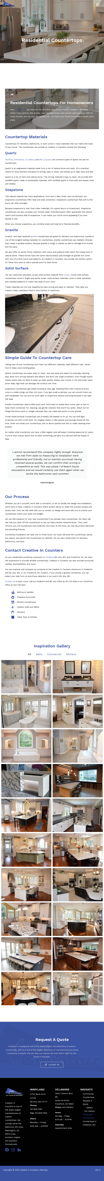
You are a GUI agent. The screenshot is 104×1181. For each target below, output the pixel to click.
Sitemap (44, 1170)
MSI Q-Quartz (45, 159)
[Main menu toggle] (97, 4)
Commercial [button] (54, 654)
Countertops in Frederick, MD (89, 1123)
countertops (20, 110)
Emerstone (19, 159)
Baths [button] (39, 654)
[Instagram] (13, 1150)
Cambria (9, 159)
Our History (89, 1111)
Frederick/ (50, 557)
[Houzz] (19, 1150)
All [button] (29, 654)
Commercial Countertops (88, 1095)
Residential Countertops (88, 1116)
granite (34, 236)
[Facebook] (7, 1150)
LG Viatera (29, 159)
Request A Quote (87, 1102)
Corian (67, 275)
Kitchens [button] (71, 654)
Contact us (10, 581)
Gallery (89, 1107)
